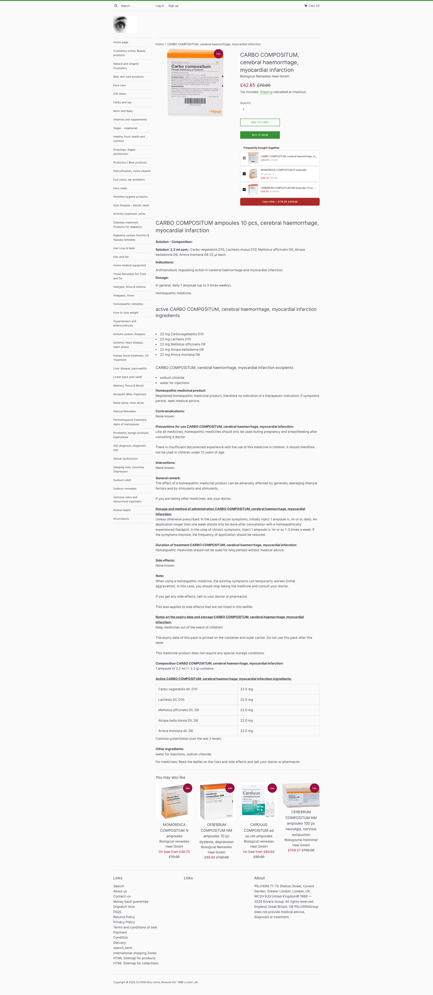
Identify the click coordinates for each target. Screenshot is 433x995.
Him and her (121, 256)
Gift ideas (119, 93)
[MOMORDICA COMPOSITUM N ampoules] (174, 801)
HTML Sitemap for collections (135, 963)
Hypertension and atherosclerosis (124, 323)
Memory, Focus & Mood (128, 385)
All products (121, 518)
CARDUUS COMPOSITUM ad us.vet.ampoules (259, 830)
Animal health (122, 510)
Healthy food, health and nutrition (129, 139)
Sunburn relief (122, 480)
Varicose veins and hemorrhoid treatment (127, 499)
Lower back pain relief (127, 377)
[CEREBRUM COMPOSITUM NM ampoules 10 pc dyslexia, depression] (216, 801)
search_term (122, 948)
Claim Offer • (280, 201)
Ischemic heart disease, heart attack (128, 345)
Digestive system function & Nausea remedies (131, 237)
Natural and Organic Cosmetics (126, 66)
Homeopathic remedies (128, 304)
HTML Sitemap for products (134, 958)
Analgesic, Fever (123, 295)
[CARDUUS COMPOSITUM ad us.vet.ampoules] (258, 801)
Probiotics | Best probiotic (130, 162)
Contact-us (122, 896)
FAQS (117, 912)
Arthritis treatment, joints (129, 213)
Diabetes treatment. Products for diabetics (127, 225)
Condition (120, 937)
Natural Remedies (124, 411)
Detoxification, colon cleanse (132, 171)
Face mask (120, 188)
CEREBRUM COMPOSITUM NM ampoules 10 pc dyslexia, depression (289, 187)
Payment (120, 932)
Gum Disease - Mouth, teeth (131, 205)
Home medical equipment (129, 265)
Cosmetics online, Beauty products (129, 53)
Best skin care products (128, 76)
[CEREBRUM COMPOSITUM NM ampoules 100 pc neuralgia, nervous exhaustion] (301, 795)
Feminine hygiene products (130, 196)
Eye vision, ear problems (129, 179)
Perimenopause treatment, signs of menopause (130, 422)
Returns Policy (124, 917)
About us (120, 891)
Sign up (173, 5)
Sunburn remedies (124, 488)
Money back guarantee (130, 902)
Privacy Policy (124, 922)
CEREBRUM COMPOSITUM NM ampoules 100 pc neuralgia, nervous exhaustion (301, 823)
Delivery (119, 943)
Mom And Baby (123, 111)
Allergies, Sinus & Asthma (129, 286)
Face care (119, 85)
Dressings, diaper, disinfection (124, 152)
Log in (160, 5)
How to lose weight (125, 312)
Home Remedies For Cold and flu (129, 276)
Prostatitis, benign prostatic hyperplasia (131, 435)
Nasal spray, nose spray (128, 402)
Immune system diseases (129, 334)
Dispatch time (124, 907)
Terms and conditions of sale (135, 927)
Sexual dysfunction (125, 458)
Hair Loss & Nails (124, 248)
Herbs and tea (122, 102)
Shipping (266, 92)
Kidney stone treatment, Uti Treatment (131, 358)
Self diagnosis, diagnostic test (129, 448)
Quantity (245, 103)
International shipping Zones (135, 953)
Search (118, 886)
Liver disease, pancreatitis (130, 368)
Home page (120, 42)
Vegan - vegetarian (125, 128)
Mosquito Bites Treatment (129, 394)
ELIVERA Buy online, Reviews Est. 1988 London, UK (167, 982)
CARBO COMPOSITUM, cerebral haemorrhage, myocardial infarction (289, 156)
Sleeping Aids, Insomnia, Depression (128, 469)
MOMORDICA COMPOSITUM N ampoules (283, 169)
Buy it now (260, 134)
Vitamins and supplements (130, 119)
